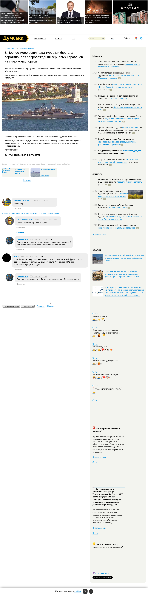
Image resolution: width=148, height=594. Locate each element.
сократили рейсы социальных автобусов (116, 228)
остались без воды (130, 127)
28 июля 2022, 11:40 (38, 276)
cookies (77, 591)
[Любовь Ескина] (6, 205)
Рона (16, 256)
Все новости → (99, 234)
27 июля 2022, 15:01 (40, 200)
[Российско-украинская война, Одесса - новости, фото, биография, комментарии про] (8, 173)
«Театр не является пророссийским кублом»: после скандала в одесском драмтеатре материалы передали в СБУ (123, 274)
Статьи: (97, 249)
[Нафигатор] (9, 244)
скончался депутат (132, 150)
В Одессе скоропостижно (110, 150)
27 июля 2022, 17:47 (29, 256)
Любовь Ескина (21, 200)
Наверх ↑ (27, 180)
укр (112, 38)
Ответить (18, 208)
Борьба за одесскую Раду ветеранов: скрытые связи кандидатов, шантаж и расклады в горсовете (42, 19)
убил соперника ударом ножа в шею (120, 108)
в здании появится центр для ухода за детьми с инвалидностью (118, 119)
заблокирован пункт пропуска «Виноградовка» (118, 160)
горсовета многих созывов (111, 153)
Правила (41, 306)
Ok (85, 591)
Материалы (40, 38)
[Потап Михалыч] (9, 224)
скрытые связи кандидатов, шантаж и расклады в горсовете (117, 143)
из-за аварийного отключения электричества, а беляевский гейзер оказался (120, 130)
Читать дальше (99, 457)
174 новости (44, 175)
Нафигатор (22, 239)
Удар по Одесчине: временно (111, 159)
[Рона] (6, 261)
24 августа (97, 174)
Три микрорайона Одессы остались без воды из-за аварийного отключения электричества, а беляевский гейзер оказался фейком (12, 18)
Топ (73, 38)
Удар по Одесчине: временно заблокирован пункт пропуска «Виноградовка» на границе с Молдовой (97, 19)
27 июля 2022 (9, 48)
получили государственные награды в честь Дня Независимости (120, 217)
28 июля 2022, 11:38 (38, 239)
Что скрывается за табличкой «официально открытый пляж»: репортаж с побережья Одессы (124, 258)
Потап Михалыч (24, 219)
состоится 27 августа (117, 98)
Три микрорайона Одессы (110, 127)
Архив (58, 38)
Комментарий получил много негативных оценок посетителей (30, 213)
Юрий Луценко (105, 84)
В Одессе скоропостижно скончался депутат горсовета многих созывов (68, 20)
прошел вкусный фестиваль (129, 182)
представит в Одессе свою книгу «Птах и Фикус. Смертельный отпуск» (120, 85)
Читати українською (27, 48)
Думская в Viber (102, 573)
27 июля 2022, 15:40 (43, 219)
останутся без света (118, 207)
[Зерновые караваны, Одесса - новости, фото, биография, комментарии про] (35, 177)
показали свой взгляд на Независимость (113, 194)
